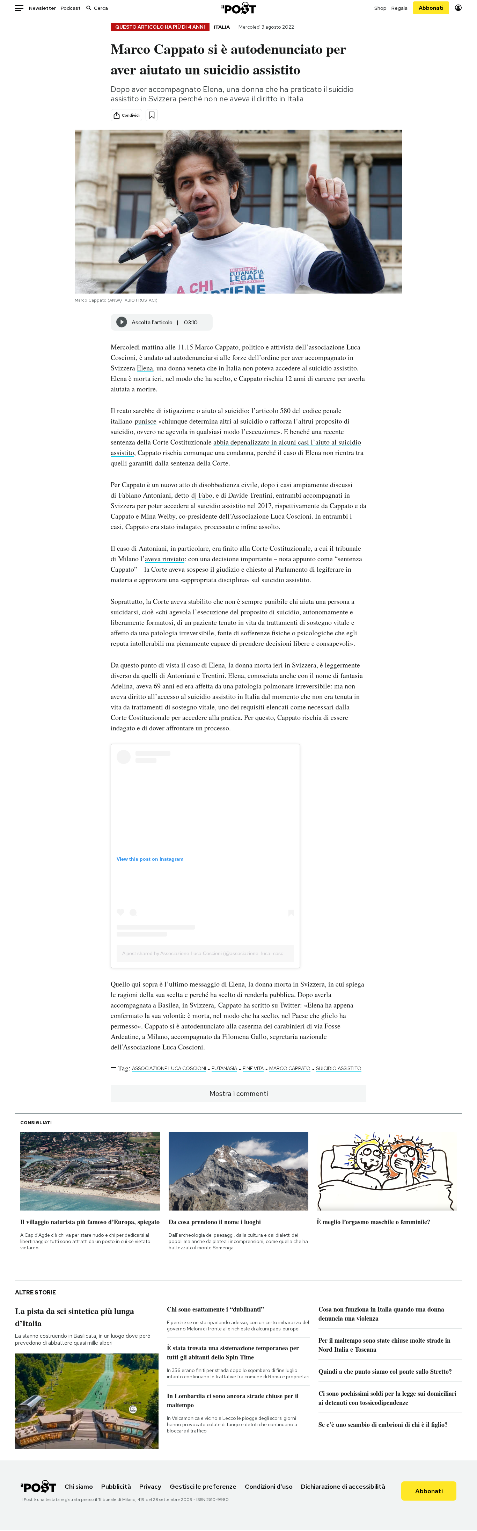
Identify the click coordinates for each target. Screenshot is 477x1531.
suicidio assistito (338, 1068)
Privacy (150, 1486)
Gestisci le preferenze (203, 1486)
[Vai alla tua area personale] (458, 8)
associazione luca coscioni (169, 1068)
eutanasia (224, 1068)
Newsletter (42, 8)
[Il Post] (238, 8)
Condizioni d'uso (269, 1486)
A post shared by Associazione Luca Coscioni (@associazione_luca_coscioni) (207, 953)
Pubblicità (116, 1486)
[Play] (121, 322)
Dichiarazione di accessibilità (343, 1486)
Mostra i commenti (239, 1093)
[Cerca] (88, 8)
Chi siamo (79, 1486)
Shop (380, 8)
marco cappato (289, 1068)
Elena (145, 368)
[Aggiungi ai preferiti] (151, 115)
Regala (399, 8)
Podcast (71, 8)
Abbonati (431, 8)
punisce (145, 421)
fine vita (253, 1068)
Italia (222, 27)
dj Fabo (201, 495)
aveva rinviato (164, 558)
